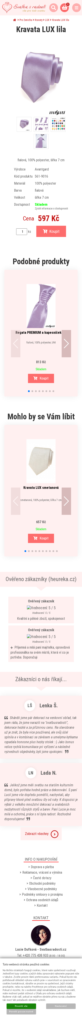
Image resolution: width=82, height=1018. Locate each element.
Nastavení (60, 1006)
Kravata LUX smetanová (41, 488)
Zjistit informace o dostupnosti (51, 208)
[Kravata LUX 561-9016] (41, 77)
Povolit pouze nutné (21, 1012)
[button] (15, 343)
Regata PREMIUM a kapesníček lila (41, 332)
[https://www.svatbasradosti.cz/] (24, 7)
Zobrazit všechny (37, 834)
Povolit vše (21, 1006)
